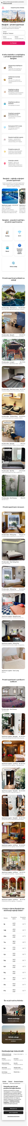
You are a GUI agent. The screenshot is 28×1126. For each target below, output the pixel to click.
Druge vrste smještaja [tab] (19, 1054)
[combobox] (13, 33)
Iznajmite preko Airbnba (17, 7)
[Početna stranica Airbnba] (3, 7)
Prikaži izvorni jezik (7, 3)
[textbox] (7, 38)
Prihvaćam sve (13, 1108)
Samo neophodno (13, 1112)
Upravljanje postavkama (13, 1116)
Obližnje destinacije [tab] (6, 1054)
